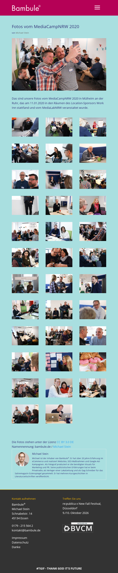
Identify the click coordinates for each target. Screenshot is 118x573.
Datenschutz (20, 542)
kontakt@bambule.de (26, 530)
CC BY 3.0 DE (65, 442)
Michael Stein (22, 32)
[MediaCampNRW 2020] (25, 127)
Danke (16, 547)
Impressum (19, 538)
